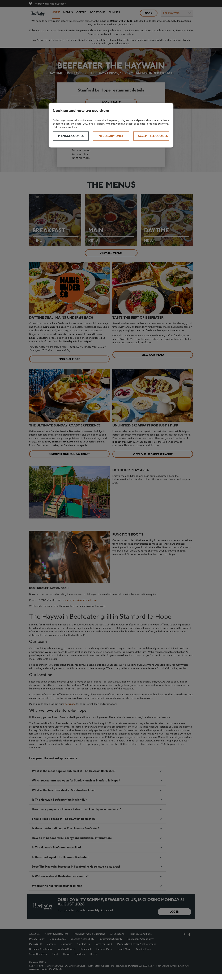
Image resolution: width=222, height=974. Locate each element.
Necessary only (111, 136)
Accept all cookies (153, 136)
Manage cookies (71, 136)
